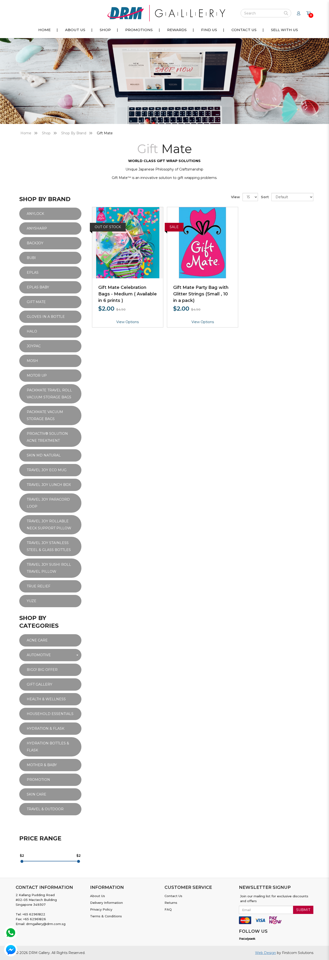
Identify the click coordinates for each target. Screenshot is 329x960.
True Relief (38, 586)
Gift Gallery (39, 684)
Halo (32, 331)
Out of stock (108, 227)
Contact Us (173, 896)
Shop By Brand (73, 133)
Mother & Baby (42, 765)
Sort (265, 197)
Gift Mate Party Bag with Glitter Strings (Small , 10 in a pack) (201, 294)
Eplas (33, 272)
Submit (303, 910)
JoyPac (34, 346)
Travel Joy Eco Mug (46, 470)
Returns (170, 903)
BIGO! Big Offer (42, 669)
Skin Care (36, 794)
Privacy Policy (101, 909)
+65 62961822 (33, 914)
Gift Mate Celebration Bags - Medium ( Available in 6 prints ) (127, 294)
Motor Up (37, 375)
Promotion (38, 779)
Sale (174, 227)
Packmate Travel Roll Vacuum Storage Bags (49, 393)
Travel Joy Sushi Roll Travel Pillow (49, 568)
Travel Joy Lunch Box (49, 485)
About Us (97, 896)
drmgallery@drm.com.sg (46, 924)
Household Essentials (50, 714)
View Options (127, 322)
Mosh (32, 361)
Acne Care (37, 640)
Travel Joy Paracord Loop (48, 503)
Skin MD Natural (44, 455)
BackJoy (35, 243)
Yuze (31, 601)
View (235, 197)
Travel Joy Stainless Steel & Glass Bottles (49, 546)
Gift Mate (105, 133)
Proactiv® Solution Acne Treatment (47, 437)
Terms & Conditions (106, 916)
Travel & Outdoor (45, 809)
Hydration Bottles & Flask (48, 746)
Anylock (35, 213)
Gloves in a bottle (46, 316)
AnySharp (37, 228)
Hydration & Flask (45, 728)
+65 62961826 (34, 919)
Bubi (31, 258)
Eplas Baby (38, 287)
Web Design (265, 953)
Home (25, 133)
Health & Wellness (46, 699)
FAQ (168, 909)
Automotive (39, 655)
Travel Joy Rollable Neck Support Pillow (49, 524)
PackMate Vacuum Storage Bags (45, 415)
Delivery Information (106, 903)
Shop (46, 133)
